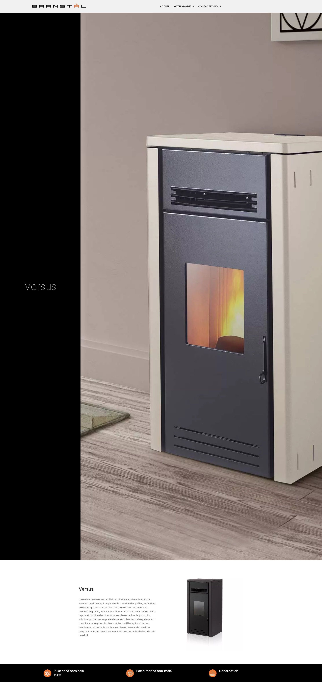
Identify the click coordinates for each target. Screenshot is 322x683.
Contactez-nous (209, 6)
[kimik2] (204, 650)
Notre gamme (182, 6)
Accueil (165, 6)
